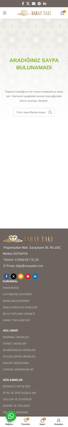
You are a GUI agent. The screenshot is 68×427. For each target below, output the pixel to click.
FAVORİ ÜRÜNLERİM (16, 363)
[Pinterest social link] (39, 3)
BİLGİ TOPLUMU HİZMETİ (19, 313)
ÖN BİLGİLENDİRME (15, 412)
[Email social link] (33, 3)
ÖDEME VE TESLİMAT (16, 405)
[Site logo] (34, 12)
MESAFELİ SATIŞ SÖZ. (17, 386)
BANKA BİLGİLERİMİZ (16, 300)
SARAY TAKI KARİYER (16, 320)
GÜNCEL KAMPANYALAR (18, 369)
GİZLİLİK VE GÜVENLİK (17, 399)
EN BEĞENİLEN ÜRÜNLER (19, 350)
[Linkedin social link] (44, 3)
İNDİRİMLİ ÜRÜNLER (16, 337)
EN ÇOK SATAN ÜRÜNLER (19, 356)
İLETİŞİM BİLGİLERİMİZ (17, 294)
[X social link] (28, 3)
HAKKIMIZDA (11, 287)
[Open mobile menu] (4, 13)
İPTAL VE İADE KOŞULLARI (19, 392)
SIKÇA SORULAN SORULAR (20, 307)
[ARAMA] (50, 112)
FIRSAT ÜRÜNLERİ (14, 343)
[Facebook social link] (23, 3)
